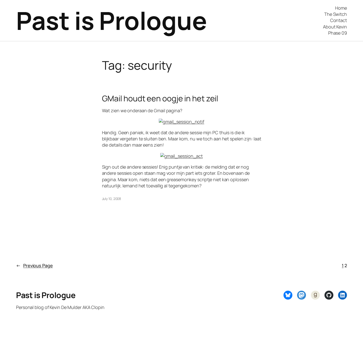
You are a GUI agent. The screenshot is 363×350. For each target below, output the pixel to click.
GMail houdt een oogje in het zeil (160, 98)
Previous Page (34, 265)
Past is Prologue (111, 20)
